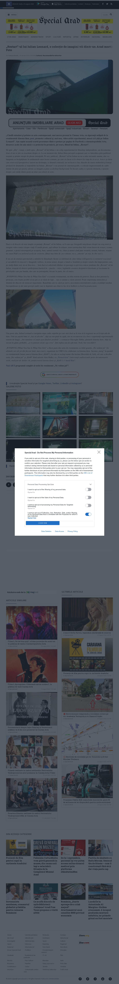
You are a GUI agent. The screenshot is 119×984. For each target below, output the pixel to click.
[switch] (88, 489)
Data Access (59, 531)
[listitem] (59, 484)
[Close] (100, 453)
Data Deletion (46, 531)
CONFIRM (42, 523)
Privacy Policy (73, 531)
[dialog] (59, 492)
